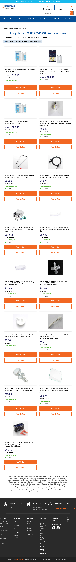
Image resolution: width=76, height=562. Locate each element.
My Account (47, 9)
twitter (68, 518)
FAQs (42, 546)
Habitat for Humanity (30, 535)
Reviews (16, 525)
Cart (71, 9)
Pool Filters (3, 534)
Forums (43, 553)
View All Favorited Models (32, 41)
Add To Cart (20, 87)
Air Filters (3, 527)
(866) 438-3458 (61, 508)
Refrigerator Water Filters (4, 522)
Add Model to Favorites (13, 41)
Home (5, 28)
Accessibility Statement (59, 559)
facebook (72, 518)
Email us (57, 506)
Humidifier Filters (3, 542)
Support (60, 9)
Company (17, 518)
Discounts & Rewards (17, 530)
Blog (42, 550)
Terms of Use (46, 559)
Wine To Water (29, 522)
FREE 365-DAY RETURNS (51, 1)
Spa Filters (3, 538)
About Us (16, 521)
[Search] (72, 13)
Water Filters (4, 530)
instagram (69, 521)
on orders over (28, 1)
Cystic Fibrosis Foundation (30, 528)
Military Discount (16, 536)
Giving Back (30, 518)
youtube (69, 519)
